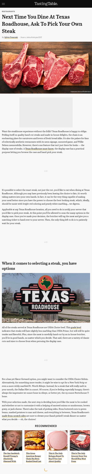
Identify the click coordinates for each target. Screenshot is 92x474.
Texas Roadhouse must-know (39, 148)
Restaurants (8, 11)
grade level (76, 327)
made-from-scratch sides (14, 415)
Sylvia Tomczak (11, 37)
